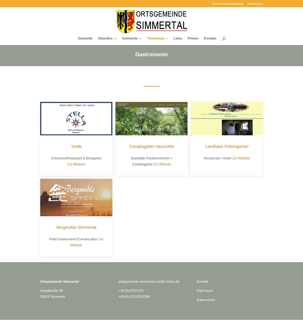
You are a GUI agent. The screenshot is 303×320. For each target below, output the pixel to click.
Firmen (193, 38)
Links (178, 38)
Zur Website (76, 164)
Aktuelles (105, 38)
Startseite (85, 38)
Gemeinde (130, 38)
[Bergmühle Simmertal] (76, 197)
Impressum (255, 3)
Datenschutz (206, 300)
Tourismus (155, 38)
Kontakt (210, 38)
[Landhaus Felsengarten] (227, 118)
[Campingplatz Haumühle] (151, 118)
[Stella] (76, 118)
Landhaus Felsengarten (226, 146)
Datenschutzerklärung (227, 3)
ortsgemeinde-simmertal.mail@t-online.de (149, 281)
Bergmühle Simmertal (76, 227)
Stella (76, 146)
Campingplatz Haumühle (151, 146)
